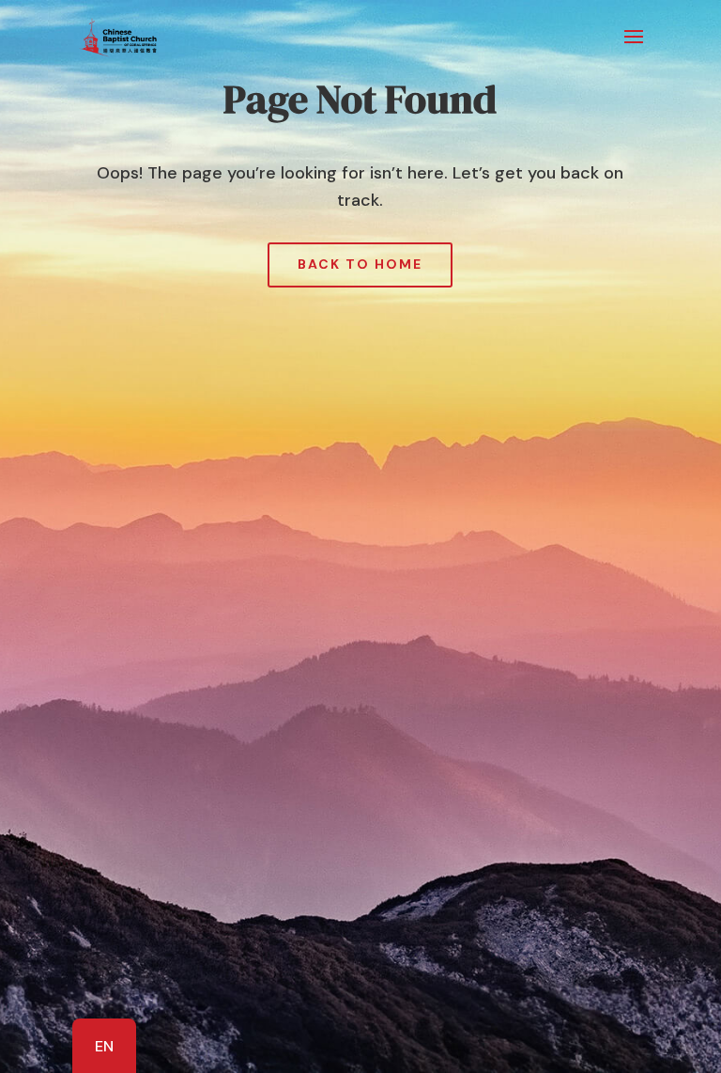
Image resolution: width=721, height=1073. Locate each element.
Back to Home (360, 264)
